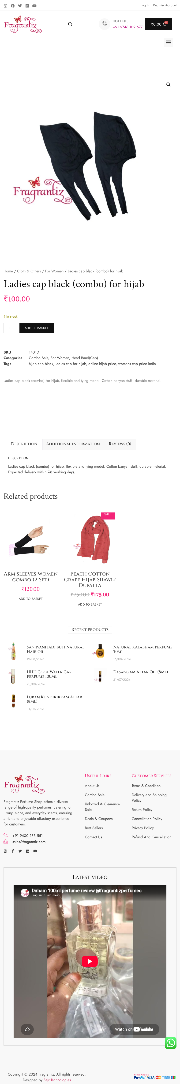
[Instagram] (5, 6)
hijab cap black (41, 363)
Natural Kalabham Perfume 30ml (142, 649)
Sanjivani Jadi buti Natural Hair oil (55, 649)
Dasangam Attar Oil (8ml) (140, 672)
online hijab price (102, 363)
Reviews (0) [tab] (120, 444)
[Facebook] (13, 6)
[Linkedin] (27, 6)
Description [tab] (24, 444)
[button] (168, 42)
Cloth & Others (29, 271)
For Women (54, 271)
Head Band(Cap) (84, 358)
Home (8, 271)
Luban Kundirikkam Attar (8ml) (54, 699)
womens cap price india (137, 363)
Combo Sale (38, 358)
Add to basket (37, 328)
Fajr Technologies (57, 1080)
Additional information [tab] (73, 444)
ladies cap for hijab (71, 363)
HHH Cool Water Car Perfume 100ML (49, 674)
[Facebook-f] (13, 851)
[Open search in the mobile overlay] (70, 24)
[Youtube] (34, 6)
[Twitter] (20, 6)
